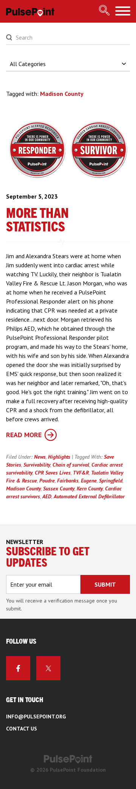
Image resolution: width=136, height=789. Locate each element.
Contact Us (21, 728)
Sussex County (58, 488)
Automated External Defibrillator (89, 496)
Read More (24, 434)
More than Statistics (37, 220)
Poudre (47, 480)
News (40, 456)
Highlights (59, 456)
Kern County (90, 488)
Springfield (110, 480)
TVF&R (81, 472)
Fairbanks (68, 480)
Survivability (36, 464)
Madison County (23, 488)
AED (46, 496)
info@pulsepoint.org (36, 716)
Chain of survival (71, 464)
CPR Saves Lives (53, 472)
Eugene (89, 480)
